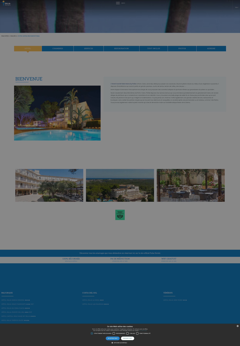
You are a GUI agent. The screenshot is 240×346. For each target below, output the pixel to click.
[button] (120, 343)
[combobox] (238, 326)
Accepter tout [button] (112, 338)
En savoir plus (143, 330)
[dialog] (120, 335)
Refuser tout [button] (127, 338)
